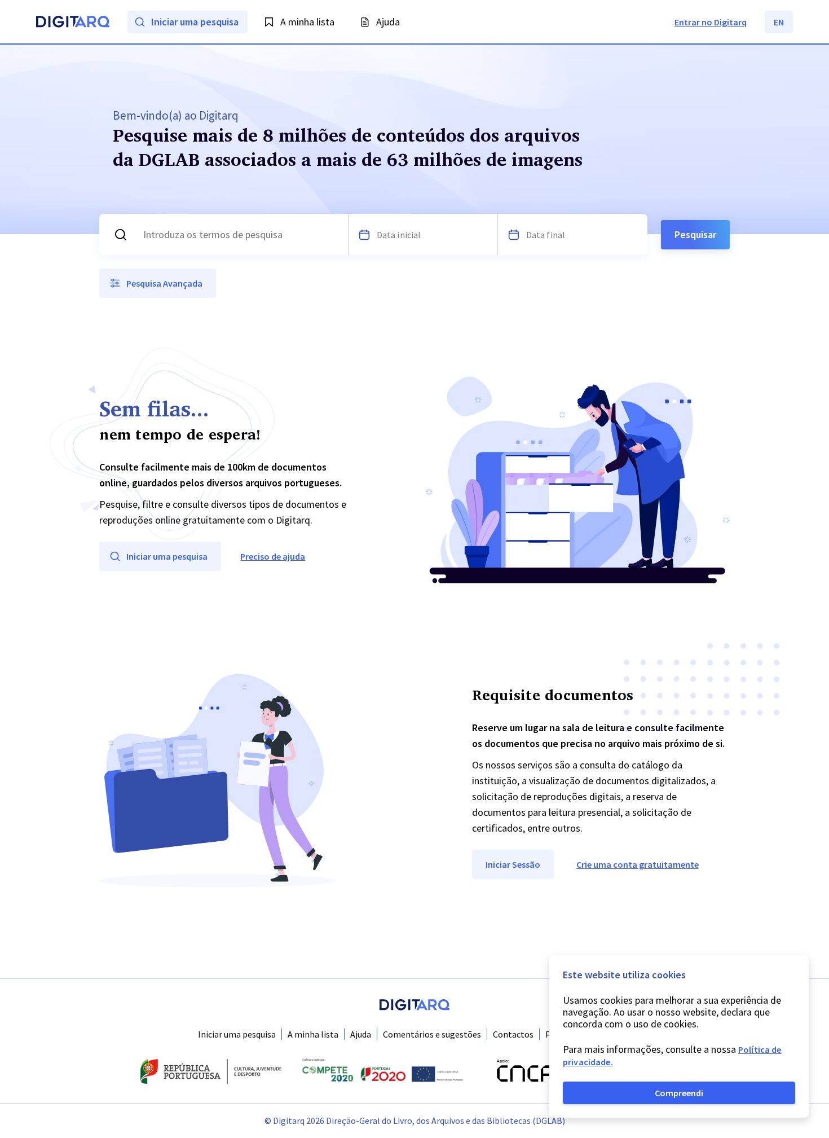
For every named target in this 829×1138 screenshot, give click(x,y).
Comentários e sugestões (432, 1034)
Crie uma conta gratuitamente (637, 864)
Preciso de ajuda (272, 556)
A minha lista (313, 1034)
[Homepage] (72, 23)
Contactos (513, 1034)
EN (779, 22)
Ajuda (360, 1034)
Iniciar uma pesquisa (237, 1034)
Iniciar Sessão (513, 864)
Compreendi (679, 1093)
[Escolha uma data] (364, 234)
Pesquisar (695, 234)
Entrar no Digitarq (710, 22)
